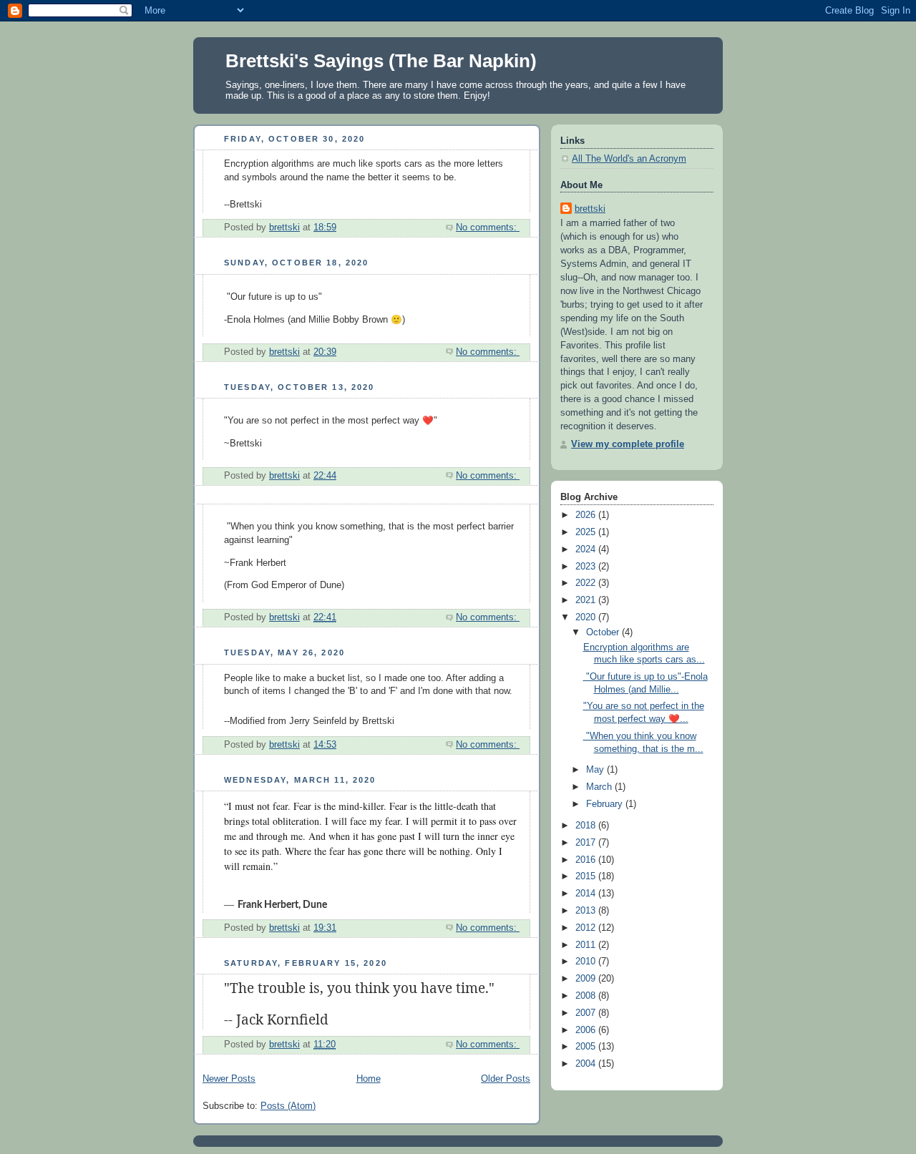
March (600, 787)
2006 (586, 1030)
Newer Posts (229, 1079)
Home (368, 1079)
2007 (586, 1013)
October (604, 632)
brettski (590, 209)
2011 (586, 945)
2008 (586, 996)
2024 (586, 549)
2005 (586, 1047)
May (596, 770)
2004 (586, 1064)
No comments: (488, 228)
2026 (586, 515)
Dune (315, 905)
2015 (586, 876)
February (605, 804)
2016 (586, 860)
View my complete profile (627, 444)
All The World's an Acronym (629, 159)
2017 (586, 843)
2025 (586, 532)
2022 (586, 583)
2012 (586, 928)
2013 (586, 911)
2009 (586, 979)
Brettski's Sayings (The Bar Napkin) (381, 61)
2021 (586, 600)
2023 (586, 567)
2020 (586, 617)
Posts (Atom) (288, 1106)
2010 (586, 962)
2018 (586, 826)
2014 (586, 894)
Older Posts (505, 1079)
